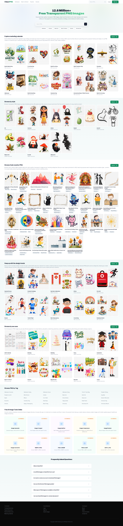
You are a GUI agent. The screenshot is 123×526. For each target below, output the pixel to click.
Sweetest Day (54, 93)
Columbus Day (27, 400)
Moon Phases (13, 189)
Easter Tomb (7, 233)
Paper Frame (36, 210)
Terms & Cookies (85, 511)
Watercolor (6, 154)
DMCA (83, 510)
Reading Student (100, 318)
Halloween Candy (27, 392)
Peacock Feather (38, 233)
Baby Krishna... (8, 210)
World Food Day (54, 66)
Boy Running (18, 212)
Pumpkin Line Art (8, 395)
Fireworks (112, 231)
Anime (52, 128)
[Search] (105, 2)
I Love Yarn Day (31, 66)
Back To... (30, 210)
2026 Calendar (7, 352)
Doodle (29, 154)
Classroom (84, 397)
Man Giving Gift (57, 191)
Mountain (33, 189)
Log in (109, 1)
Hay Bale (103, 395)
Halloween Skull (23, 231)
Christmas (65, 403)
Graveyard (59, 231)
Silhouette (53, 154)
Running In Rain (36, 252)
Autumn (37, 1)
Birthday (29, 352)
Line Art (98, 128)
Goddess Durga (23, 191)
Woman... (95, 212)
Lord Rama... (96, 189)
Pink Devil (74, 231)
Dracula (50, 28)
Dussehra (99, 66)
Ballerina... (68, 191)
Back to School (24, 1)
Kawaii (75, 128)
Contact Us (84, 513)
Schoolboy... (106, 210)
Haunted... (52, 231)
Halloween (17, 1)
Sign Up (45, 510)
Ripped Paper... (108, 189)
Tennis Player (31, 318)
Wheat (25, 397)
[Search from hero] (85, 24)
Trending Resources (8, 508)
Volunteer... (56, 189)
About (83, 508)
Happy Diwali (65, 400)
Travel (98, 379)
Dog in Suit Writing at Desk (25, 250)
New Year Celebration (55, 291)
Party (75, 352)
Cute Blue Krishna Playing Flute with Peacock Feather (8, 209)
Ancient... (96, 191)
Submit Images (46, 511)
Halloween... (70, 252)
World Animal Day (31, 93)
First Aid (98, 291)
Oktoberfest (78, 28)
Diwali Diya (45, 400)
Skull (29, 231)
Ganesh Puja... (82, 189)
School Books (65, 397)
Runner (6, 318)
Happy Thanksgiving (28, 403)
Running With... (19, 210)
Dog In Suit (22, 254)
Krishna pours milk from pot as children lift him (83, 230)
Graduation (99, 352)
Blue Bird (71, 212)
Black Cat (56, 28)
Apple (5, 397)
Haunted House (78, 252)
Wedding (53, 352)
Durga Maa (22, 189)
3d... (91, 231)
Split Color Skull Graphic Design (27, 229)
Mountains (39, 189)
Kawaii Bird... (72, 210)
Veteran (6, 403)
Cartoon (29, 128)
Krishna (6, 212)
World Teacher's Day (78, 66)
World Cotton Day (101, 93)
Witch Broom (26, 395)
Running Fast (83, 210)
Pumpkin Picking (104, 392)
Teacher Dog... (23, 252)
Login (44, 508)
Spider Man (59, 252)
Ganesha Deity (82, 191)
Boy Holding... (114, 210)
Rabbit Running (84, 212)
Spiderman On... (52, 252)
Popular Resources (8, 510)
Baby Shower (54, 379)
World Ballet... (69, 189)
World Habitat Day (8, 66)
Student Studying (32, 291)
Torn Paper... (107, 191)
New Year (76, 379)
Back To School (64, 28)
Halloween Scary (66, 392)
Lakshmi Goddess (8, 254)
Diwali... (106, 231)
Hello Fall (84, 395)
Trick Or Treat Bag (86, 392)
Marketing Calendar (8, 513)
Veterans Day (104, 400)
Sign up (115, 1)
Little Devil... (67, 231)
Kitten (75, 291)
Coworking (76, 318)
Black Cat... (45, 210)
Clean (8, 2)
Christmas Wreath (105, 403)
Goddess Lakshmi (8, 252)
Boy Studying (97, 231)
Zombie (44, 395)
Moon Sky (7, 189)
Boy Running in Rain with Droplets (39, 250)
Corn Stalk (45, 397)
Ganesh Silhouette (105, 397)
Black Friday (45, 403)
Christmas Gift (85, 403)
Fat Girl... (95, 210)
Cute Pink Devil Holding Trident (71, 229)
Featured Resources (8, 511)
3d (5, 128)
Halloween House (47, 392)
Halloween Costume (8, 392)
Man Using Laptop (55, 318)
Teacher (32, 1)
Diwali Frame (84, 400)
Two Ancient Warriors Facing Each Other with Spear (98, 188)
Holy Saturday (8, 231)
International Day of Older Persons (81, 93)
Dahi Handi (82, 231)
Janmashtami (38, 231)
